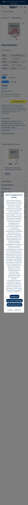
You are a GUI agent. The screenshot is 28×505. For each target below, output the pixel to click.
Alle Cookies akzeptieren (14, 305)
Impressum (10, 309)
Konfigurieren (14, 296)
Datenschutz (18, 309)
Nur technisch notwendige (14, 300)
